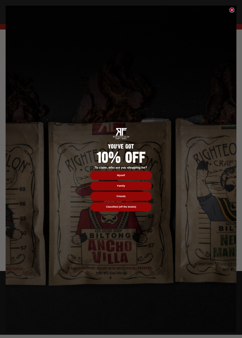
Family (121, 185)
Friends (121, 196)
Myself (121, 175)
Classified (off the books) (121, 206)
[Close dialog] (232, 10)
